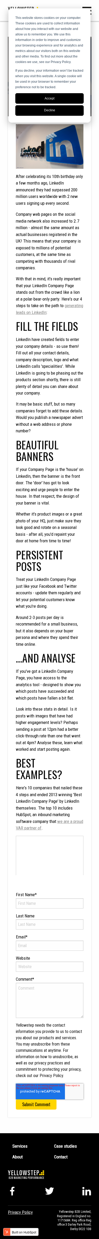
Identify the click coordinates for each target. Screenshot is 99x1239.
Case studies (65, 1146)
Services (19, 1146)
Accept (49, 98)
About (17, 1156)
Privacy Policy (20, 1212)
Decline (49, 110)
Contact (61, 1156)
